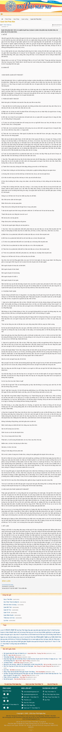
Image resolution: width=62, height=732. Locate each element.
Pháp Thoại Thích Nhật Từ (51, 697)
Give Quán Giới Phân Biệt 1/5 (53, 26)
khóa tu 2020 (28, 634)
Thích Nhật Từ (23, 677)
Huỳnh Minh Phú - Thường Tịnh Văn (37, 653)
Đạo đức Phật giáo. (29, 702)
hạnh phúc (44, 630)
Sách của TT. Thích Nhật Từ (32, 708)
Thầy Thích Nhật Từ (50, 691)
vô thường (23, 639)
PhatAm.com (27, 700)
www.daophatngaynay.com (31, 691)
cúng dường (13, 641)
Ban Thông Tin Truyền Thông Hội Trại (43, 666)
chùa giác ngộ (41, 637)
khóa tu (24, 644)
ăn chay (54, 639)
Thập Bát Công (25, 675)
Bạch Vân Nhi (12, 655)
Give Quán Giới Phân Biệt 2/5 (55, 26)
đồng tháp (14, 644)
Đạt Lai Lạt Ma (47, 664)
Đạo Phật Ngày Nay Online (51, 694)
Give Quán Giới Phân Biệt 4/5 (58, 26)
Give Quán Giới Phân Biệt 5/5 (59, 26)
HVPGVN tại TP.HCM (14, 639)
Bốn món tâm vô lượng (10, 604)
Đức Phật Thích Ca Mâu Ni (11, 602)
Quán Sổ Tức (7, 610)
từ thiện (6, 632)
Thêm (2, 645)
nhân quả (45, 632)
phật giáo (38, 630)
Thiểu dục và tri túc (9, 618)
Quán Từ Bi (7, 612)
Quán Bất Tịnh (8, 607)
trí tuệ (25, 637)
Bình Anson (18, 657)
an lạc (49, 637)
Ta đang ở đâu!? (8, 662)
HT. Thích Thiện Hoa (6, 24)
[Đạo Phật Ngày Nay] (2, 19)
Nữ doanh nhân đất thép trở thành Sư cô (15, 653)
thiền (50, 639)
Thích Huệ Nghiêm (40, 671)
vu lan (21, 637)
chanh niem (13, 632)
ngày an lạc (39, 639)
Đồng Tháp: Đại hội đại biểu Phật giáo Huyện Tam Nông (19, 671)
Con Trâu (6, 670)
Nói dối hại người (8, 679)
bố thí (29, 639)
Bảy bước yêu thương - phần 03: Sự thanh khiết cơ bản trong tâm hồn (23, 664)
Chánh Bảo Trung (18, 662)
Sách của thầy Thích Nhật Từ (34, 684)
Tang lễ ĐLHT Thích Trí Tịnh (52, 641)
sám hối (19, 644)
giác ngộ (33, 630)
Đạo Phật (47, 700)
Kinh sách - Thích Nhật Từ (31, 697)
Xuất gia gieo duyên (24, 641)
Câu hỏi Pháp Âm (52, 684)
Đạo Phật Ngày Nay (29, 705)
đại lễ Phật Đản (31, 637)
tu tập (14, 634)
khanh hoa (35, 634)
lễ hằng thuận (52, 634)
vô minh (33, 639)
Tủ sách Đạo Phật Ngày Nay (12, 684)
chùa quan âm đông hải (37, 641)
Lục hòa (6, 620)
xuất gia (8, 641)
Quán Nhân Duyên (8, 615)
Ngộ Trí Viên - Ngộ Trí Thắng (23, 660)
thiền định (54, 637)
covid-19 (2, 630)
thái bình (10, 637)
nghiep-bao (16, 637)
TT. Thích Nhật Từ (5, 644)
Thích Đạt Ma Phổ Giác (20, 679)
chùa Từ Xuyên (20, 634)
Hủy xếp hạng (52, 26)
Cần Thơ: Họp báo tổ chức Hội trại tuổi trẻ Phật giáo (18, 666)
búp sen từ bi (32, 632)
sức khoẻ (39, 632)
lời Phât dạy (41, 634)
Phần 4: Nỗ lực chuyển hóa (11, 677)
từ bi (47, 634)
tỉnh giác (45, 639)
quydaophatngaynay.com (31, 694)
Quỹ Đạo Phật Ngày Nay (23, 630)
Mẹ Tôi (6, 655)
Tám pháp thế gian (9, 657)
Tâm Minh (12, 670)
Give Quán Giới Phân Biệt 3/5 (56, 26)
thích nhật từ (11, 630)
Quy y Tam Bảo (8, 599)
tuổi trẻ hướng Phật (22, 632)
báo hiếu (5, 639)
